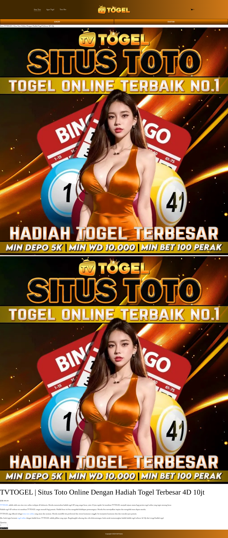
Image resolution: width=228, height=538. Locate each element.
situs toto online (28, 514)
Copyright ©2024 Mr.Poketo (114, 534)
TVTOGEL (4, 505)
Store (2, 26)
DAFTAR (171, 22)
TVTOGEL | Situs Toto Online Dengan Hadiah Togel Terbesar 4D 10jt (29, 26)
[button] (4, 528)
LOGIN (57, 22)
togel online (22, 518)
